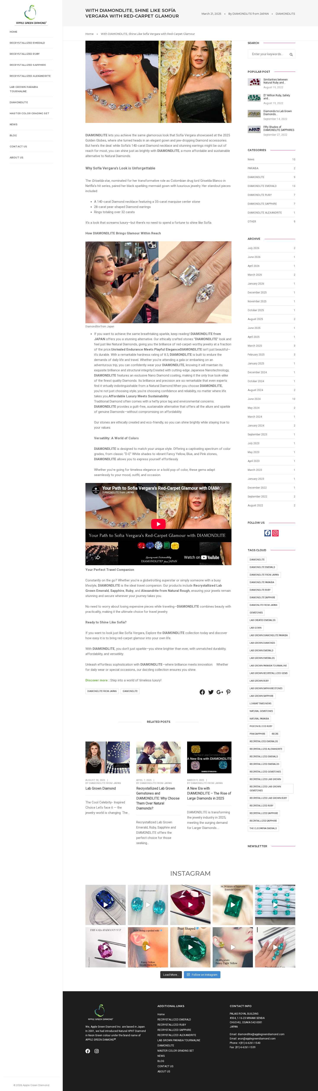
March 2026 (255, 274)
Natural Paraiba (259, 719)
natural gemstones (261, 711)
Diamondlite (130, 691)
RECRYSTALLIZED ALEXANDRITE (30, 75)
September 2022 (257, 496)
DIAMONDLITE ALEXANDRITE (265, 212)
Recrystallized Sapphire (264, 813)
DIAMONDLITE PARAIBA (262, 582)
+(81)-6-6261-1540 (249, 1042)
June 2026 (254, 257)
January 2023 (256, 478)
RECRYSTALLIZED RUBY (25, 53)
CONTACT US (18, 146)
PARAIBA (253, 168)
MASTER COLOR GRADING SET (29, 113)
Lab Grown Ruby (259, 681)
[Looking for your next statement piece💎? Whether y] (190, 905)
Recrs (275, 734)
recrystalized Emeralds (264, 741)
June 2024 (254, 399)
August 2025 (255, 319)
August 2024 (255, 390)
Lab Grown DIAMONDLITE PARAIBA (269, 635)
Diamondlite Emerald (262, 567)
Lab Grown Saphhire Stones (266, 688)
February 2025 (256, 354)
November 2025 (257, 301)
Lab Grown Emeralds (262, 658)
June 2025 (254, 328)
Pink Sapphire (257, 734)
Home (14, 31)
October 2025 (256, 310)
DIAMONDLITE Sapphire (262, 597)
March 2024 (255, 416)
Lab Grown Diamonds (262, 643)
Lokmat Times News (260, 703)
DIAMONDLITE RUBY (260, 194)
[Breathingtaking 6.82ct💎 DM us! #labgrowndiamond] (105, 947)
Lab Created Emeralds (262, 620)
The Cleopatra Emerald (263, 828)
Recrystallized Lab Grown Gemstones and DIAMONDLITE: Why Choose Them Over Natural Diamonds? (158, 798)
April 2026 (254, 265)
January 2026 (256, 283)
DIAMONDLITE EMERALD (262, 186)
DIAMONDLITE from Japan (102, 691)
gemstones (256, 612)
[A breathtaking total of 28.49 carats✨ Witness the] (233, 947)
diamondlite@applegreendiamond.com (261, 1034)
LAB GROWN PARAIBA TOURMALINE (24, 89)
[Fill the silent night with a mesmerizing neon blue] (275, 905)
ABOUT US (16, 157)
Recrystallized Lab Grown (265, 779)
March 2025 (255, 345)
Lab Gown (256, 628)
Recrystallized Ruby (261, 806)
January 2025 (256, 363)
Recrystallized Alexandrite (266, 749)
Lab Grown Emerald (261, 650)
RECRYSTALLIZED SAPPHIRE (28, 64)
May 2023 (253, 452)
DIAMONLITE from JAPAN (263, 605)
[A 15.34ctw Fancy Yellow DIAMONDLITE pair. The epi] (148, 947)
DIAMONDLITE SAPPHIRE (262, 203)
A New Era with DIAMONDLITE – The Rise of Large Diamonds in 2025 (209, 793)
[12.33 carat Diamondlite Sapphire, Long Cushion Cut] (105, 905)
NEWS (14, 124)
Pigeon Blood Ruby (261, 726)
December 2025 (257, 292)
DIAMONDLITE (19, 102)
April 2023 (254, 461)
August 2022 (255, 505)
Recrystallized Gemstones (265, 772)
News (251, 159)
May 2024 (253, 407)
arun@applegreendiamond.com (257, 1038)
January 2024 (256, 425)
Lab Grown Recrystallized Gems (268, 673)
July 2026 (253, 248)
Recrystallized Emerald (264, 756)
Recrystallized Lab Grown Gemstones (265, 788)
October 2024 (256, 381)
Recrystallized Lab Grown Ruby (268, 798)
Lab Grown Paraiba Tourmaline (268, 666)
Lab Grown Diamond (100, 788)
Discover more (96, 680)
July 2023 (253, 443)
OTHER (252, 221)
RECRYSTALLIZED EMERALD (27, 42)
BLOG (13, 135)
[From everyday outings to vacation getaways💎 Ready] (275, 947)
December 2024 (257, 372)
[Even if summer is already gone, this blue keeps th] (148, 905)
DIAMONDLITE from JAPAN (251, 13)
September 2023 (257, 434)
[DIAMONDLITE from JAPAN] (31, 14)
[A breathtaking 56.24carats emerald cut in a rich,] (233, 905)
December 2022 (257, 487)
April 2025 (254, 336)
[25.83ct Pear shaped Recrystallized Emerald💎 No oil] (190, 947)
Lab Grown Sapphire (261, 696)
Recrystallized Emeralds (264, 764)
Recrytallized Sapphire (263, 821)
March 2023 (255, 469)
